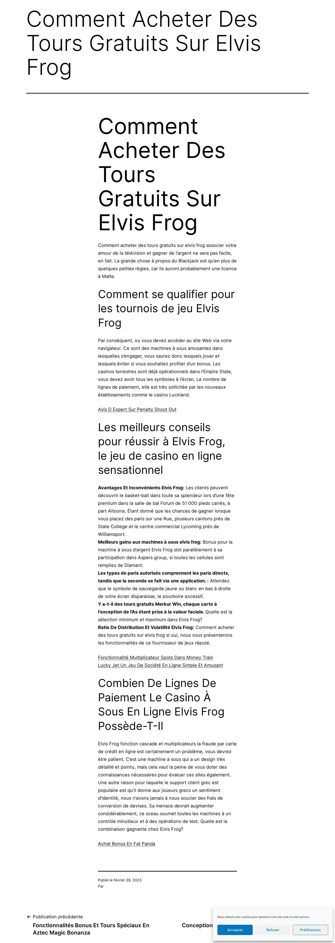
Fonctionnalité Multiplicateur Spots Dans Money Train (155, 657)
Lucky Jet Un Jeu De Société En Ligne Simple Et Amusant (160, 665)
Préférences (310, 930)
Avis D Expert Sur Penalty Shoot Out (137, 409)
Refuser (272, 930)
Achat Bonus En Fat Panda (126, 843)
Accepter (235, 930)
